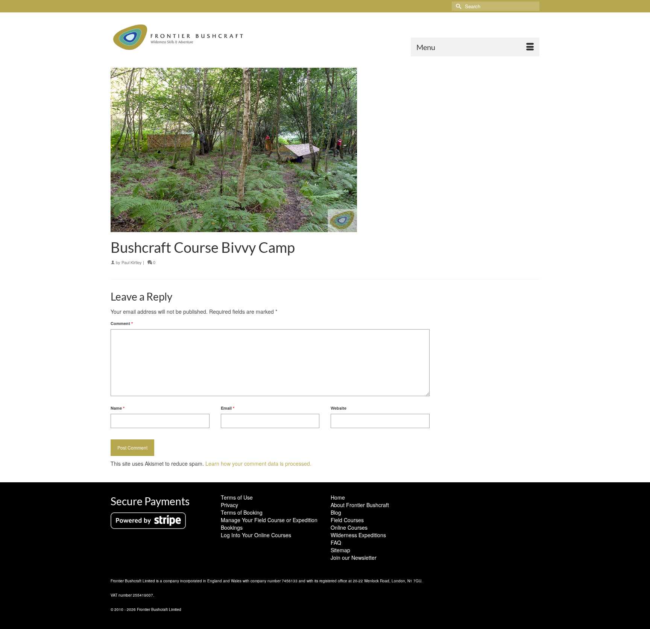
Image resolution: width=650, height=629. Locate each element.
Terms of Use (237, 497)
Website (338, 408)
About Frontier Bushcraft (360, 505)
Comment (122, 323)
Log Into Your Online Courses (256, 535)
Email (227, 408)
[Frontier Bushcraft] (178, 37)
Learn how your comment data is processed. (258, 463)
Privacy (229, 505)
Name (118, 408)
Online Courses (349, 527)
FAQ (336, 542)
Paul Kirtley (131, 262)
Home (338, 497)
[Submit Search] (457, 6)
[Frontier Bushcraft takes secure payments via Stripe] (148, 520)
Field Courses (347, 520)
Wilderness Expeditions (358, 535)
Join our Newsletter (354, 557)
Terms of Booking (242, 512)
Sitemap (340, 550)
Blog (336, 512)
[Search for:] (495, 6)
